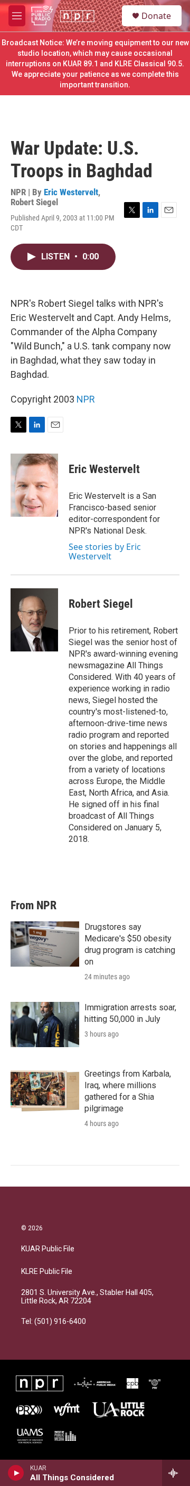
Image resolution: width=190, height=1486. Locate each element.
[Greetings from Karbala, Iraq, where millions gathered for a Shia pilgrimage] (45, 1090)
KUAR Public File (47, 1249)
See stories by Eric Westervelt (105, 551)
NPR (86, 399)
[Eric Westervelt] (34, 485)
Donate (156, 16)
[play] (16, 1473)
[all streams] (176, 1473)
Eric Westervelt (71, 192)
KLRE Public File (46, 1272)
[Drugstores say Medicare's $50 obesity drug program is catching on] (45, 944)
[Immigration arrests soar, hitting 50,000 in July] (45, 1024)
